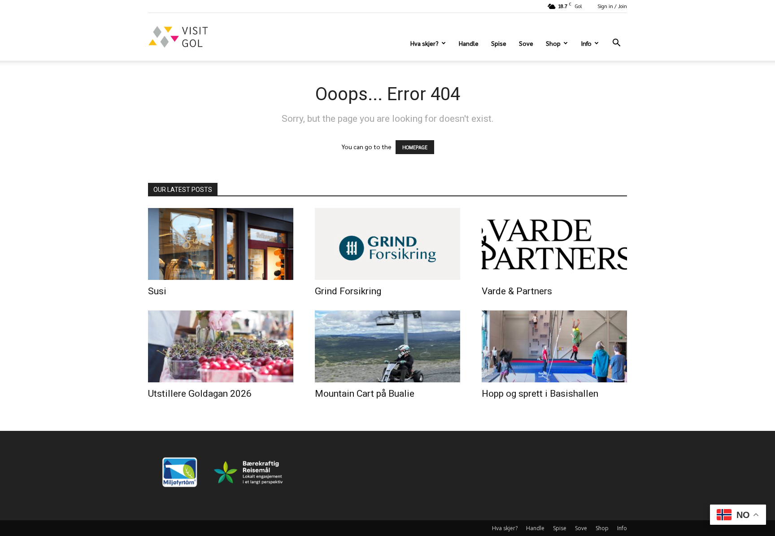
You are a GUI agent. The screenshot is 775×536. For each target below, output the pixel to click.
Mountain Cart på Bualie (364, 393)
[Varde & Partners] (554, 244)
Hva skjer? (424, 43)
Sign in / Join (612, 6)
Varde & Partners (517, 291)
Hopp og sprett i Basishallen (540, 393)
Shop (553, 43)
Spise (498, 43)
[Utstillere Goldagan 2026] (220, 346)
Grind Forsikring (348, 291)
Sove (526, 43)
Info (586, 43)
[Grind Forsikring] (387, 244)
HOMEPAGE (414, 147)
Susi (157, 291)
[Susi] (220, 244)
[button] (616, 44)
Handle (469, 43)
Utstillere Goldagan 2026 (200, 393)
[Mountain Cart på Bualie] (387, 346)
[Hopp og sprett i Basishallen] (554, 346)
